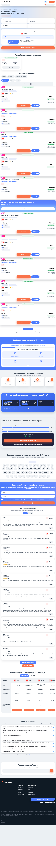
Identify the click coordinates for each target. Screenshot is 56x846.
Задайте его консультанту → (33, 754)
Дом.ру (7, 59)
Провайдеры (20, 789)
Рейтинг (19, 792)
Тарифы (19, 790)
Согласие (17, 499)
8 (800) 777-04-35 (47, 802)
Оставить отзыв (28, 665)
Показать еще (28, 328)
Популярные (25, 675)
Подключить (23, 105)
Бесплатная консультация (43, 799)
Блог (29, 789)
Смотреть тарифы (11, 67)
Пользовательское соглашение (7, 818)
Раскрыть (36, 105)
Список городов (31, 794)
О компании (30, 787)
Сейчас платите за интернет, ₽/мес (9, 425)
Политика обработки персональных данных (10, 816)
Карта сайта (30, 792)
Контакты (19, 795)
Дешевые (33, 675)
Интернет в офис (21, 794)
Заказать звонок (28, 208)
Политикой (42, 499)
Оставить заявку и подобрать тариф (28, 440)
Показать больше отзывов (28, 662)
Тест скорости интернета (33, 790)
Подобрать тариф (28, 503)
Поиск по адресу (50, 4)
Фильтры (26, 83)
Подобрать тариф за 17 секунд (28, 47)
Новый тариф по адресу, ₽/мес (9, 429)
